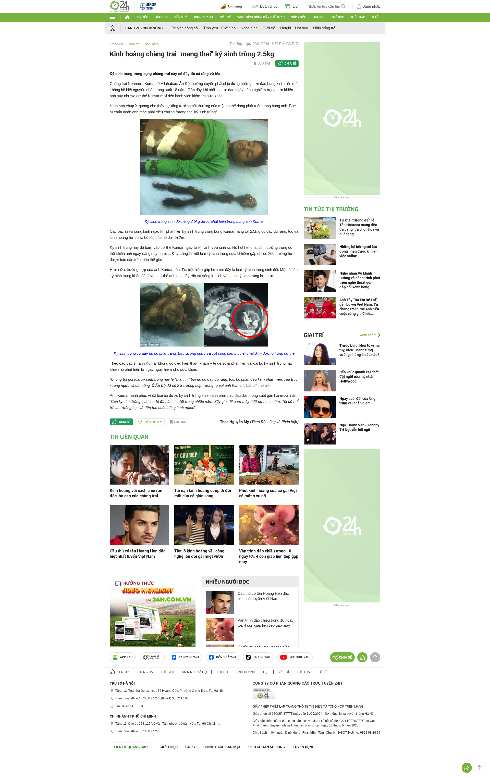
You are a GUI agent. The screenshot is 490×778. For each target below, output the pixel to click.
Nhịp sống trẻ (324, 28)
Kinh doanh (203, 17)
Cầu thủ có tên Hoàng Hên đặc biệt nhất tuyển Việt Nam (137, 554)
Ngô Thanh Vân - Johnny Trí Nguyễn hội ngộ (359, 427)
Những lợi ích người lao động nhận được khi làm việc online (358, 251)
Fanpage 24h (189, 657)
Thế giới (337, 17)
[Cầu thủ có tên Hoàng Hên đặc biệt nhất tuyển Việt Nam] (139, 525)
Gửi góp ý (153, 422)
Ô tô (375, 17)
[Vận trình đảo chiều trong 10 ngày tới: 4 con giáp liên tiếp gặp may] (269, 525)
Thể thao (357, 17)
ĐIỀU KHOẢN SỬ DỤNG (266, 747)
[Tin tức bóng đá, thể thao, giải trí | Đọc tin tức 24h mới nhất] (119, 6)
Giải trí (225, 17)
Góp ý (190, 747)
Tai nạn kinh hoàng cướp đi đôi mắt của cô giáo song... (202, 493)
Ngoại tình (249, 28)
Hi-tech (319, 17)
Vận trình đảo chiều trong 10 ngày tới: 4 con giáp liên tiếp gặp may (268, 556)
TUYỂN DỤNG (304, 747)
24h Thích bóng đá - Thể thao (261, 17)
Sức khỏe (298, 17)
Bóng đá (181, 17)
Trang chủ (117, 44)
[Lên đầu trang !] (480, 768)
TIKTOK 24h (261, 657)
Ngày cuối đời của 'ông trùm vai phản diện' (357, 401)
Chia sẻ (290, 63)
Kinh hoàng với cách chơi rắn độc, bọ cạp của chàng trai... (136, 493)
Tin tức (142, 17)
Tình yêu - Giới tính (219, 28)
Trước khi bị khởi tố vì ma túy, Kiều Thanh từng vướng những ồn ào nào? (359, 350)
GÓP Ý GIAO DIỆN (15, 763)
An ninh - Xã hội (194, 672)
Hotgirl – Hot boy (294, 28)
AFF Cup (161, 17)
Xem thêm (368, 335)
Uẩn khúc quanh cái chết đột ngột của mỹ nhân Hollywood (359, 376)
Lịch (296, 6)
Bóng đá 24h (226, 657)
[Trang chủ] (117, 27)
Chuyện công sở (184, 28)
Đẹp (266, 672)
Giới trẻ (269, 28)
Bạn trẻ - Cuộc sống (144, 28)
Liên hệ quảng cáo (131, 747)
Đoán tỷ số (268, 6)
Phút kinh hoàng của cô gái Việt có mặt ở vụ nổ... (268, 493)
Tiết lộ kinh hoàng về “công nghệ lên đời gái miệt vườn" (199, 554)
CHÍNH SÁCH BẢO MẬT (222, 747)
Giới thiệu (169, 747)
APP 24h (126, 657)
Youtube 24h (299, 657)
